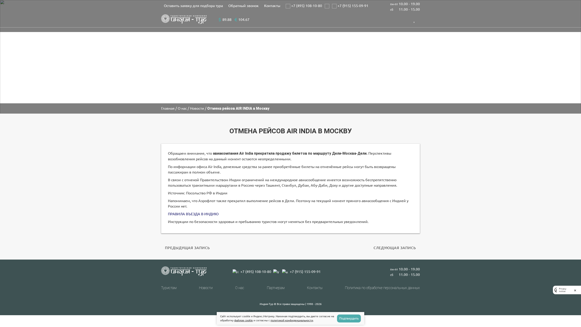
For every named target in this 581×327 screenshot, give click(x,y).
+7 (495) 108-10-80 (306, 6)
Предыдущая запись (187, 248)
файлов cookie (243, 320)
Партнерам (276, 288)
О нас (239, 288)
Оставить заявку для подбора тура (193, 6)
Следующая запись (395, 248)
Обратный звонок (243, 6)
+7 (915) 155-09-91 (352, 6)
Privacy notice (562, 289)
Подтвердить (349, 318)
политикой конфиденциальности (292, 320)
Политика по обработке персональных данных (382, 288)
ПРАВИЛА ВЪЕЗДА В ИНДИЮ (193, 214)
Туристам (169, 288)
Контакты (272, 6)
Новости (206, 288)
